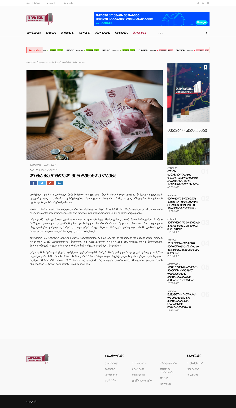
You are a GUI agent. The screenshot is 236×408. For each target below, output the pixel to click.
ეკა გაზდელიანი (48, 169)
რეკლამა (69, 3)
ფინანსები (67, 32)
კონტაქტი (52, 3)
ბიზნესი (51, 32)
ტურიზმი (84, 32)
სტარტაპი (121, 32)
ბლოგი (164, 377)
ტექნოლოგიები (142, 380)
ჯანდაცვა (165, 383)
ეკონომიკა (33, 32)
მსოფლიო (139, 32)
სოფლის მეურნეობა (166, 370)
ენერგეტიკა (102, 32)
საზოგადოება (168, 363)
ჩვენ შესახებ (33, 3)
